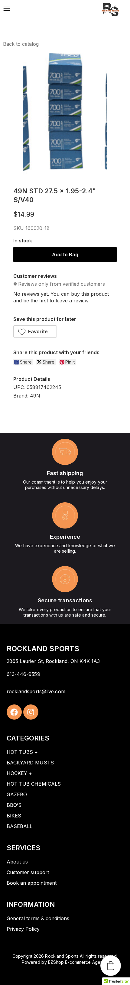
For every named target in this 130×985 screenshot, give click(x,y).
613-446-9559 (23, 674)
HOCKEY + (19, 773)
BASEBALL (20, 826)
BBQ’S (14, 805)
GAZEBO (17, 794)
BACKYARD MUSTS (30, 763)
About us (17, 862)
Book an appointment (32, 883)
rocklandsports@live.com (36, 691)
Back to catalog (21, 44)
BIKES (14, 816)
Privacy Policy (23, 929)
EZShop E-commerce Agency (77, 962)
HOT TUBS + (22, 752)
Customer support (28, 872)
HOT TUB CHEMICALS (34, 784)
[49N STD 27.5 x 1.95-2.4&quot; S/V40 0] (65, 115)
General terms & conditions (38, 918)
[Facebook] (14, 712)
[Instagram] (30, 712)
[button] (35, 331)
